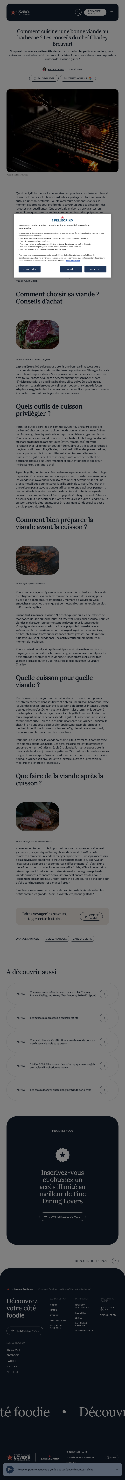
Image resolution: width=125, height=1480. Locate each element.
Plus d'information (73, 260)
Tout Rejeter (71, 269)
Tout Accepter (95, 269)
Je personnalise (29, 269)
